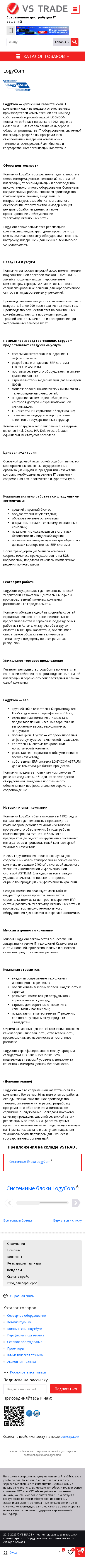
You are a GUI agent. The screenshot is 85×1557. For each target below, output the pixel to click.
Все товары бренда (17, 1220)
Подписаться (66, 1388)
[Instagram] (36, 1413)
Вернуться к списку (67, 1220)
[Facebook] (29, 1413)
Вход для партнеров (21, 1283)
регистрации (70, 1436)
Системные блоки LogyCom (41, 1188)
